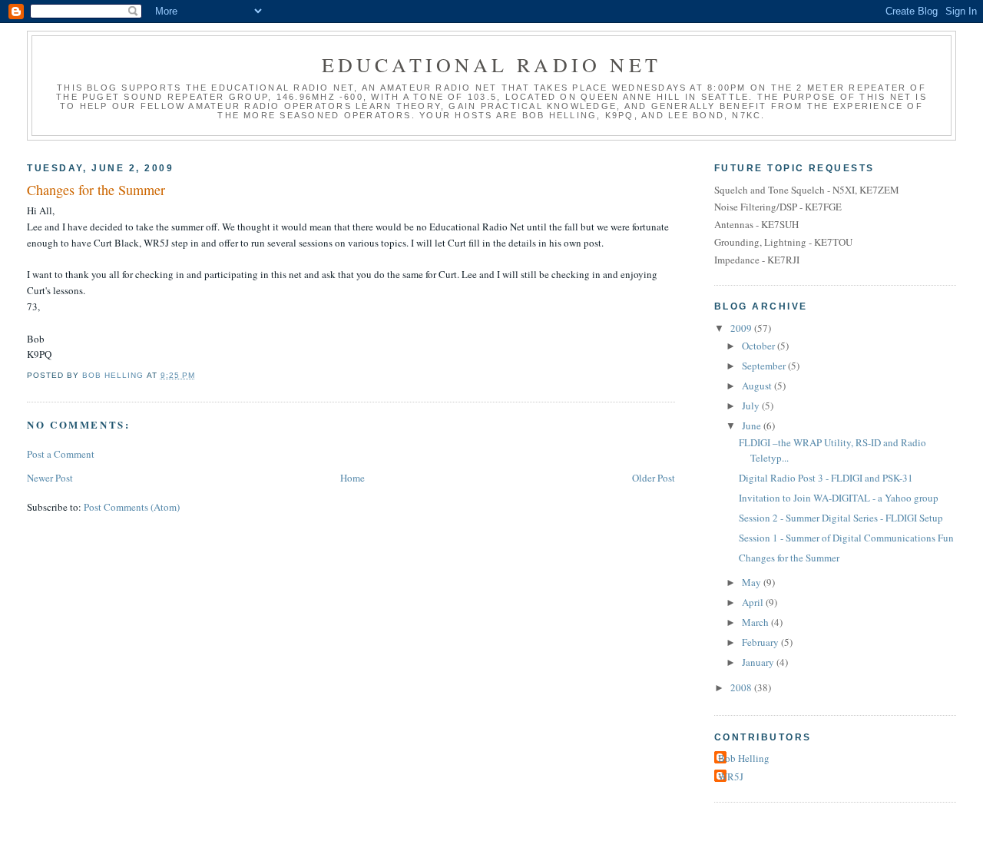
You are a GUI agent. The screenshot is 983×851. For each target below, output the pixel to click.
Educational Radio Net (491, 64)
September (765, 366)
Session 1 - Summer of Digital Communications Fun (846, 538)
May (752, 582)
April (754, 602)
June (752, 425)
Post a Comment (60, 454)
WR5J (730, 776)
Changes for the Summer (789, 558)
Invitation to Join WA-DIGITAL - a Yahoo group (838, 498)
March (756, 622)
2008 (742, 687)
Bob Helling (744, 758)
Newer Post (50, 478)
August (758, 385)
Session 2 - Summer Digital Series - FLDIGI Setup (841, 518)
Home (352, 478)
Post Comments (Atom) (132, 507)
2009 (742, 328)
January (759, 662)
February (761, 642)
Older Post (653, 478)
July (752, 405)
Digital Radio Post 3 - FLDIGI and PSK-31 (826, 478)
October (759, 346)
